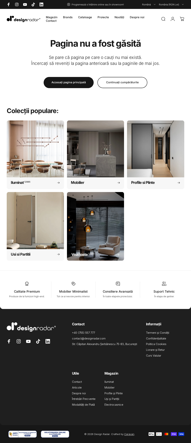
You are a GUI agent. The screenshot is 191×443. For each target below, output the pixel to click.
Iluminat (109, 382)
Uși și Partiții (111, 399)
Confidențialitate (156, 338)
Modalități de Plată (83, 404)
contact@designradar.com (89, 338)
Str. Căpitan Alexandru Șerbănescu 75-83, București (104, 344)
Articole (77, 387)
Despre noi (79, 393)
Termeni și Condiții (157, 332)
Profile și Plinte (113, 393)
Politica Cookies (156, 344)
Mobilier (109, 387)
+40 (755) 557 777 (83, 332)
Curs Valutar (153, 355)
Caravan (129, 434)
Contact (77, 382)
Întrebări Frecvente (84, 399)
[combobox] (149, 4)
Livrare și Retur (155, 350)
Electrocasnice (113, 404)
